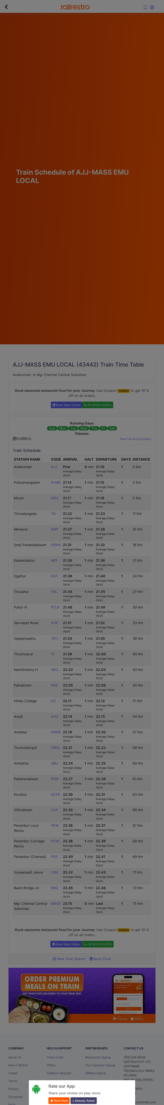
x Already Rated (83, 1100)
